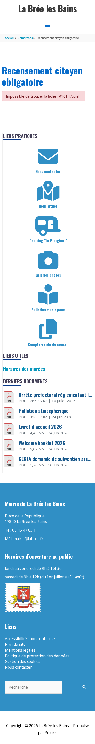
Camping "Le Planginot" (48, 240)
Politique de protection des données (37, 655)
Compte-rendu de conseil (48, 344)
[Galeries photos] (48, 260)
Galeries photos (48, 275)
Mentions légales (20, 650)
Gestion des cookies (22, 661)
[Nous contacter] (48, 156)
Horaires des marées (24, 368)
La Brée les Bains (47, 8)
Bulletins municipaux (48, 309)
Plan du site (15, 644)
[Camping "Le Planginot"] (48, 225)
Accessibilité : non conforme (30, 638)
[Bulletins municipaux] (48, 294)
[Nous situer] (48, 191)
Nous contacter (48, 171)
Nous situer (48, 206)
